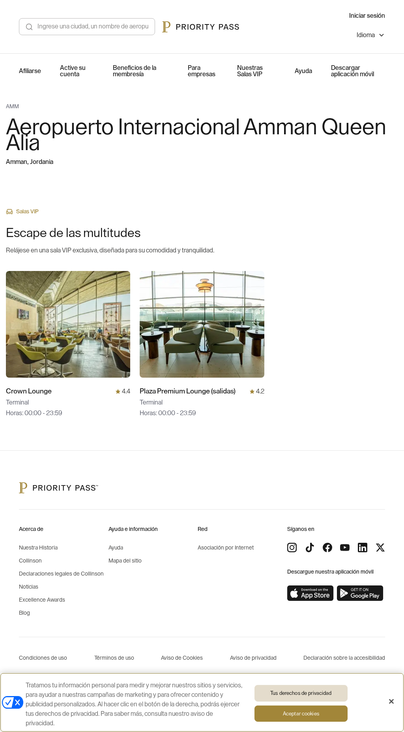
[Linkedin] (362, 547)
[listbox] (371, 36)
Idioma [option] (366, 35)
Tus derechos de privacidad (300, 693)
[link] (310, 593)
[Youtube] (345, 547)
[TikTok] (309, 547)
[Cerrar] (391, 701)
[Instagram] (292, 547)
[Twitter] (380, 547)
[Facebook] (327, 547)
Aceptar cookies (301, 713)
